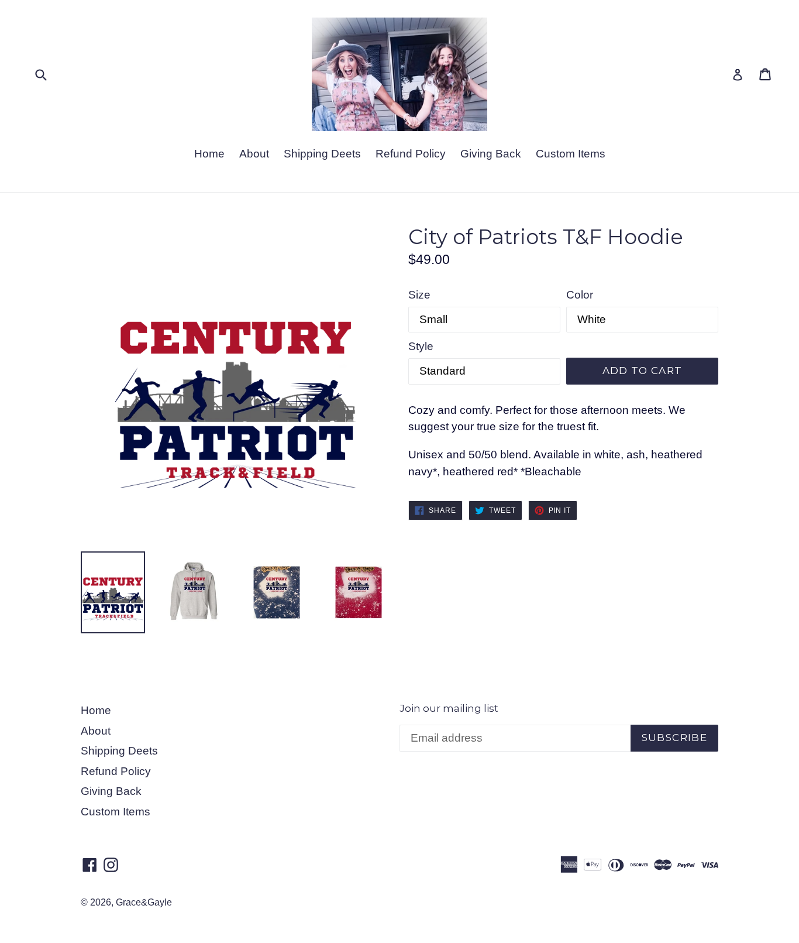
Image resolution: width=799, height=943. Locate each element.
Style (420, 346)
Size (419, 295)
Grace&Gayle (144, 902)
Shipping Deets (322, 154)
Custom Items (570, 154)
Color (579, 295)
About (254, 154)
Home (209, 154)
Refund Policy (411, 154)
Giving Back (490, 154)
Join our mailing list (448, 708)
